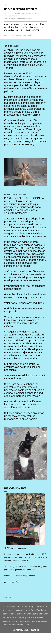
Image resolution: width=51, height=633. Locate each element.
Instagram (21, 35)
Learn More (21, 629)
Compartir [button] (7, 598)
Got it (35, 629)
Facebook (9, 35)
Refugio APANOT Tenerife (21, 9)
